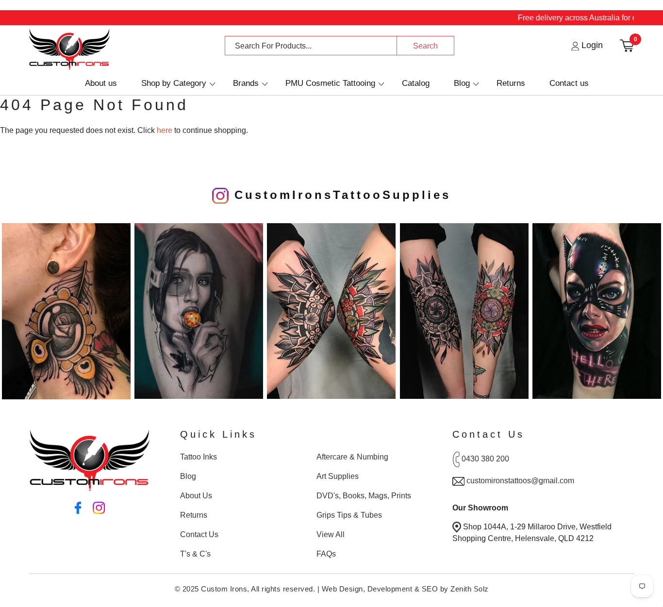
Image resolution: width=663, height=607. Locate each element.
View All (330, 534)
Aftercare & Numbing (352, 457)
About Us (196, 496)
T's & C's (195, 554)
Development (390, 589)
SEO (430, 589)
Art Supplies (337, 476)
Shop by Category (173, 83)
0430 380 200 (485, 459)
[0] (627, 44)
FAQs (326, 554)
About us (101, 83)
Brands (246, 83)
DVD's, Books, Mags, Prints (363, 496)
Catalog (416, 83)
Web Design (342, 589)
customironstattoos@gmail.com (520, 480)
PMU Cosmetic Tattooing (330, 83)
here (164, 130)
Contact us (569, 83)
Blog (462, 83)
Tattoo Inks (198, 457)
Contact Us (199, 534)
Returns (511, 83)
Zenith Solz (469, 589)
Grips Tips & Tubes (349, 515)
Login (591, 45)
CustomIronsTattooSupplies (340, 194)
